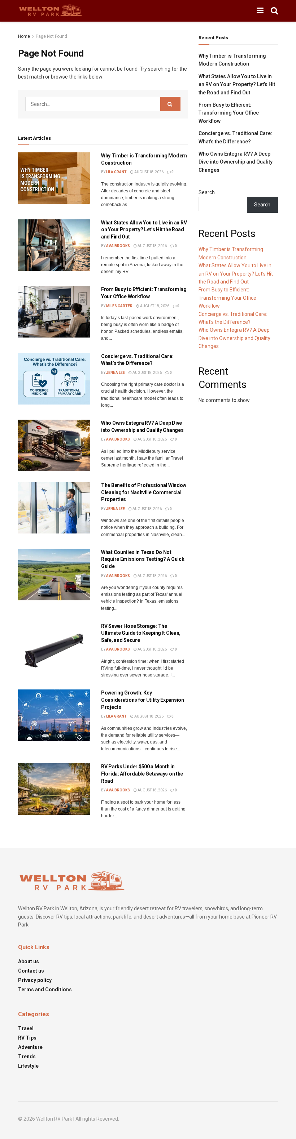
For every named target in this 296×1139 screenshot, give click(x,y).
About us (28, 961)
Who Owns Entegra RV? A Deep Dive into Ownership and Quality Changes (236, 162)
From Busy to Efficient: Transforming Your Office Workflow (229, 113)
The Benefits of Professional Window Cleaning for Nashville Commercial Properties (143, 492)
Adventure (30, 1047)
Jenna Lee (115, 373)
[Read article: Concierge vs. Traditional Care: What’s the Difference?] (54, 379)
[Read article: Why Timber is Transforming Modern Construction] (54, 178)
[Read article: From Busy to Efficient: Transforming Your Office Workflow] (54, 312)
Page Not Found (51, 36)
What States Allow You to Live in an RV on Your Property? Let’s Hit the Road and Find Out (144, 230)
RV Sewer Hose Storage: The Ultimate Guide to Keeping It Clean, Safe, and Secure (140, 633)
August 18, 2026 (149, 172)
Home (24, 36)
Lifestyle (28, 1066)
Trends (27, 1056)
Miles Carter (119, 306)
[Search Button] (274, 11)
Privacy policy (35, 980)
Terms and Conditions (45, 989)
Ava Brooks (118, 246)
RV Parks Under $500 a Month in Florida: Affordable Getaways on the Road (142, 773)
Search (207, 192)
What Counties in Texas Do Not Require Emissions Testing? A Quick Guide (142, 559)
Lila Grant (116, 172)
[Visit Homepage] (50, 11)
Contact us (31, 971)
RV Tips (27, 1038)
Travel (26, 1028)
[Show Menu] (260, 11)
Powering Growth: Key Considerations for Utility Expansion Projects (142, 700)
